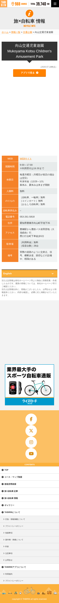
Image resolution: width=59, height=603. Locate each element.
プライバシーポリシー (14, 526)
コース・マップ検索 (13, 477)
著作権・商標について (14, 540)
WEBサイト (26, 158)
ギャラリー (9, 505)
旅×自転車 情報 (11, 498)
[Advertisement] (29, 331)
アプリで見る (28, 72)
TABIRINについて (12, 512)
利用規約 (8, 574)
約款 (7, 546)
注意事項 (8, 553)
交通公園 (27, 32)
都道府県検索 (10, 484)
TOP (6, 470)
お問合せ (8, 560)
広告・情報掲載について (15, 519)
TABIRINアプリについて (15, 567)
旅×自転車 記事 (11, 491)
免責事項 (8, 533)
